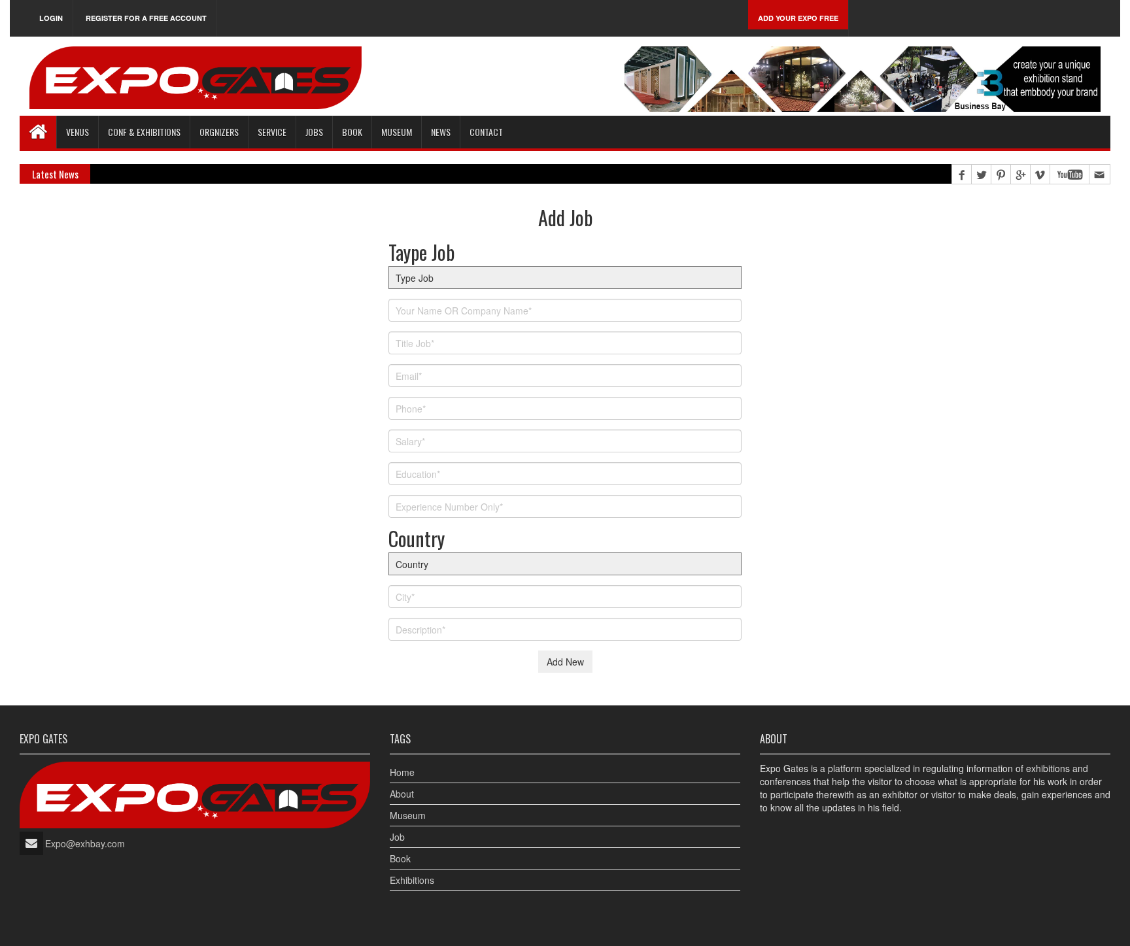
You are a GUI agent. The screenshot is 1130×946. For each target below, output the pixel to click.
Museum (396, 132)
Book (400, 858)
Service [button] (272, 132)
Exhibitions (412, 880)
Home (402, 772)
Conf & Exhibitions (144, 132)
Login (51, 18)
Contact (486, 132)
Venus (77, 132)
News (441, 132)
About (402, 793)
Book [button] (352, 132)
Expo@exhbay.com (85, 843)
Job (397, 836)
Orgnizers (219, 132)
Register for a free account (146, 18)
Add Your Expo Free (798, 18)
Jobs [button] (314, 132)
